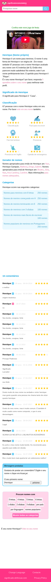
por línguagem (17, 509)
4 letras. (21, 500)
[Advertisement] (25, 19)
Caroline (23, 173)
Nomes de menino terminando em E (25, 204)
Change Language (17, 572)
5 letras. (29, 500)
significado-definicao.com (15, 578)
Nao (47, 164)
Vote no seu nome (30, 529)
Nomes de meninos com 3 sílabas (25, 210)
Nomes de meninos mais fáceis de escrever (25, 216)
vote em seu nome (25, 109)
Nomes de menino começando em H (25, 198)
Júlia (47, 170)
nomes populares (32, 509)
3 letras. (12, 500)
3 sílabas (30, 505)
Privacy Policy (40, 578)
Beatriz (41, 170)
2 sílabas (21, 505)
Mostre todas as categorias (25, 515)
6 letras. (38, 500)
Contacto (36, 572)
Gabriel (38, 167)
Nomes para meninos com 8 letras (25, 193)
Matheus (24, 167)
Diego (31, 167)
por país (39, 505)
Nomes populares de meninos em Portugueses (25, 225)
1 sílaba (11, 505)
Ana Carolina (13, 173)
